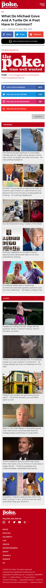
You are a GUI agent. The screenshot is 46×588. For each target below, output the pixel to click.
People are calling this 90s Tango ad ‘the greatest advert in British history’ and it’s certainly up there (21, 328)
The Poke (16, 4)
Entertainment (10, 548)
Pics (2, 11)
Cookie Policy (15, 577)
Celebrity (7, 537)
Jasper (4, 29)
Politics (6, 533)
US (4, 563)
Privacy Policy (29, 577)
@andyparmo (12, 50)
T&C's (5, 577)
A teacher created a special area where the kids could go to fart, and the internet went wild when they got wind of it (22, 499)
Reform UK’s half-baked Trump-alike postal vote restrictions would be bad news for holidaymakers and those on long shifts (22, 430)
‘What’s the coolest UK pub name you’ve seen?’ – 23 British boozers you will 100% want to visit (21, 397)
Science (6, 559)
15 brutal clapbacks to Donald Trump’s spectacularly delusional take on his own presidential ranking (21, 254)
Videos (6, 544)
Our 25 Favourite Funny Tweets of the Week (22, 224)
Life (4, 540)
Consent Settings (10, 580)
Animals (7, 555)
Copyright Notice (27, 580)
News (5, 529)
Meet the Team (37, 582)
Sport (5, 552)
